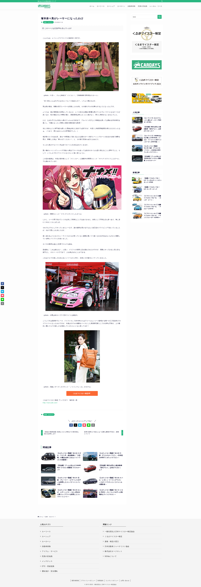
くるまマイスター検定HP (81, 393)
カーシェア (46, 536)
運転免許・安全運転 (50, 571)
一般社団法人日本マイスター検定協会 (120, 531)
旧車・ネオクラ (48, 22)
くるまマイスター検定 (113, 536)
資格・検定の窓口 (112, 541)
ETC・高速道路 (48, 566)
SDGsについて (111, 556)
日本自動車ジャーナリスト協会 (117, 546)
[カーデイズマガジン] (44, 6)
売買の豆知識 (47, 556)
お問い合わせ (125, 580)
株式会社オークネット (113, 551)
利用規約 (100, 580)
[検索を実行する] (159, 17)
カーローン (46, 541)
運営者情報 (75, 580)
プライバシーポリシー (88, 580)
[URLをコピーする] (93, 425)
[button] (71, 425)
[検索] (162, 1)
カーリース (46, 531)
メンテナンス (47, 561)
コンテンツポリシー (112, 580)
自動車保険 (46, 546)
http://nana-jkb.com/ (50, 403)
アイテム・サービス (50, 551)
